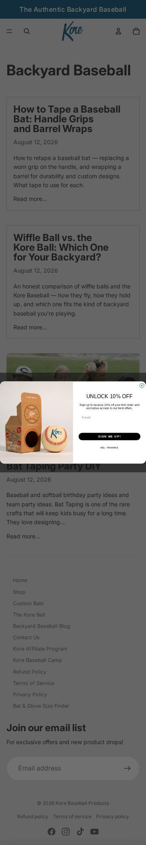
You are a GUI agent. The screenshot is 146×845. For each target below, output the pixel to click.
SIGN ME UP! (109, 436)
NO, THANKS (109, 447)
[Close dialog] (142, 385)
